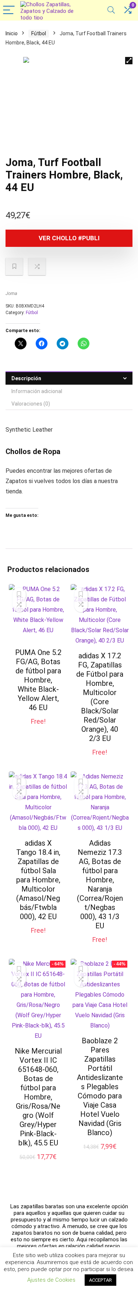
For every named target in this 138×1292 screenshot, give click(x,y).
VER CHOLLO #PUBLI (69, 238)
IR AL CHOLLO (38, 729)
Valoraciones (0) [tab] (30, 404)
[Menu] (9, 10)
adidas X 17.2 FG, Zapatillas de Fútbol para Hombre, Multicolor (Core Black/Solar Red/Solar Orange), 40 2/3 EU (99, 697)
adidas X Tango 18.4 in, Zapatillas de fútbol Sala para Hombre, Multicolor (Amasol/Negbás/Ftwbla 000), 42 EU (38, 880)
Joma (11, 293)
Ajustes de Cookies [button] (51, 1280)
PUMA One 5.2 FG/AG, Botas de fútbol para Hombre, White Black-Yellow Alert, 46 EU (38, 680)
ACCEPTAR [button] (100, 1280)
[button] (128, 60)
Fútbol (38, 33)
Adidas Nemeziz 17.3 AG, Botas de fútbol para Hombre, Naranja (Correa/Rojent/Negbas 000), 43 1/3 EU (100, 884)
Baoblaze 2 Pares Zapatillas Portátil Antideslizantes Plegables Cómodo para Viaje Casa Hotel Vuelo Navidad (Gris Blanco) (100, 1086)
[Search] (111, 10)
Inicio (12, 33)
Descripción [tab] (26, 378)
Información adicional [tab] (36, 391)
